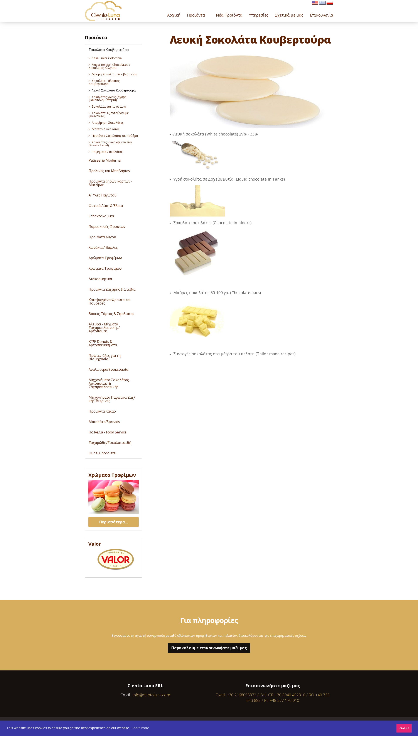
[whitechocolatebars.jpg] (197, 318)
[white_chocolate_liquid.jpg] (197, 200)
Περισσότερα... (113, 522)
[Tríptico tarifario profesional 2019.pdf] (115, 559)
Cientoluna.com (103, 11)
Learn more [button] (140, 728)
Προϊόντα (96, 37)
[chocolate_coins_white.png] (197, 156)
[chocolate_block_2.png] (197, 253)
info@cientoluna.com (151, 694)
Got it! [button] (404, 728)
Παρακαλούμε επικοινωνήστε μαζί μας (209, 647)
